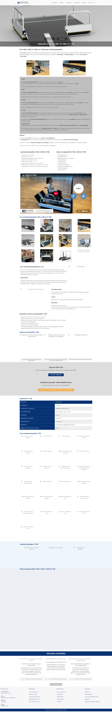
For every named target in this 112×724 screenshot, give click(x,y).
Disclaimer (87, 699)
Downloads (87, 692)
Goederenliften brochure (34, 696)
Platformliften (60, 696)
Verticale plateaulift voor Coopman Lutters (56, 662)
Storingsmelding (88, 694)
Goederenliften (60, 699)
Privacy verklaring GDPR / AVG (92, 696)
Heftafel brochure (33, 694)
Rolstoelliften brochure (34, 699)
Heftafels (59, 701)
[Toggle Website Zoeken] (94, 2)
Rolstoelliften (39, 679)
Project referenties (31, 679)
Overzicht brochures (33, 692)
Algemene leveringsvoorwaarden (92, 701)
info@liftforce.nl (4, 705)
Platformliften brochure (34, 701)
